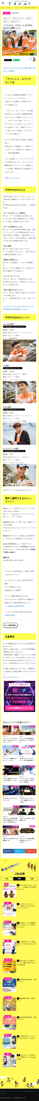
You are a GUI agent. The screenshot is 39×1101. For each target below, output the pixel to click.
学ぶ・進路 (7, 978)
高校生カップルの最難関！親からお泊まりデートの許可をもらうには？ (26, 925)
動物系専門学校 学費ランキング (26, 999)
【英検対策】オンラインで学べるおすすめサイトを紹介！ (26, 1037)
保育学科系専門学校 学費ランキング (26, 1018)
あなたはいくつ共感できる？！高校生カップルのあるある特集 (26, 1057)
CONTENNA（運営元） (29, 1091)
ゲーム (7, 21)
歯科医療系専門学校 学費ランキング (26, 980)
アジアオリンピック (19, 18)
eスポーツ (8, 18)
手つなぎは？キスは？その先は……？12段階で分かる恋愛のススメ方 (26, 887)
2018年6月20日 (10, 615)
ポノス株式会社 (10, 625)
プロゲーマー (16, 21)
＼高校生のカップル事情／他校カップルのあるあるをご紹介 (26, 944)
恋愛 (6, 884)
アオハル (12, 1097)
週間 (19, 879)
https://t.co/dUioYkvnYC (16, 606)
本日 (6, 879)
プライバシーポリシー (11, 677)
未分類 (7, 944)
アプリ (30, 18)
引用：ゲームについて (12, 178)
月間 (31, 879)
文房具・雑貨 (8, 959)
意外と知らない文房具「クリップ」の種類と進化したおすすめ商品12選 (26, 962)
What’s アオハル (5, 1091)
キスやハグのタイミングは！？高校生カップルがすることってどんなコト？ (26, 906)
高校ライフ (7, 906)
